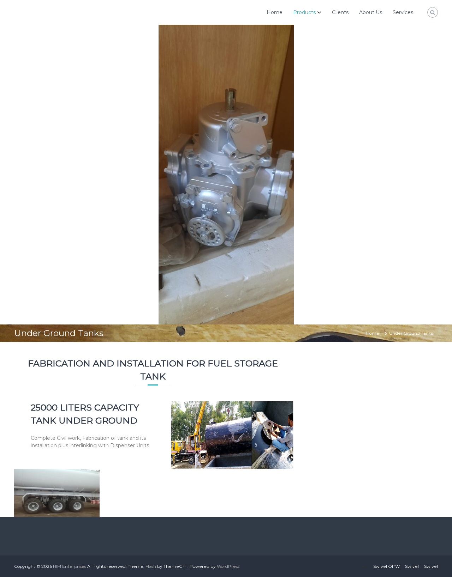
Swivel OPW (386, 566)
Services (403, 12)
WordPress (228, 566)
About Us (370, 12)
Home (274, 12)
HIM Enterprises (69, 566)
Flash (150, 566)
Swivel (412, 566)
